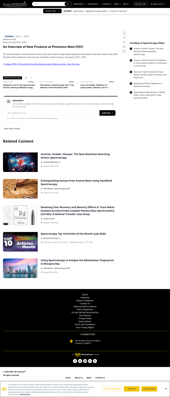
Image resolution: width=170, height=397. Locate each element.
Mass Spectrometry (12, 128)
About (85, 294)
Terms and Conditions (85, 324)
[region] (85, 389)
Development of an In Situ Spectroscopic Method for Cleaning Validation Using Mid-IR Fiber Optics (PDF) (17, 86)
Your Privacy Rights (85, 327)
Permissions (85, 315)
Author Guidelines (85, 300)
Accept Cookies (149, 389)
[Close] (166, 389)
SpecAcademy (79, 11)
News (89, 377)
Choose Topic (50, 11)
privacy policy (53, 118)
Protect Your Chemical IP (118, 11)
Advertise (85, 297)
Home (68, 377)
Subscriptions (85, 321)
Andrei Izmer (49, 218)
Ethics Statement (85, 309)
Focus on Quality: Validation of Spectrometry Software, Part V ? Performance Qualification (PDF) (94, 86)
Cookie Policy (25, 394)
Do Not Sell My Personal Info (85, 312)
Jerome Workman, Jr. (52, 162)
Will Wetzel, (48, 188)
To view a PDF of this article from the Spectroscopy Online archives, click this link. (41, 64)
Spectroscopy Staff (62, 188)
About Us (79, 377)
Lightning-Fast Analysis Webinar (97, 11)
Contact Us (85, 303)
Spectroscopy (9, 39)
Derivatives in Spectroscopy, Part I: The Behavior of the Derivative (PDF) (57, 86)
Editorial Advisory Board (85, 306)
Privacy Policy (85, 318)
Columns (106, 4)
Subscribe (106, 113)
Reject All (132, 389)
